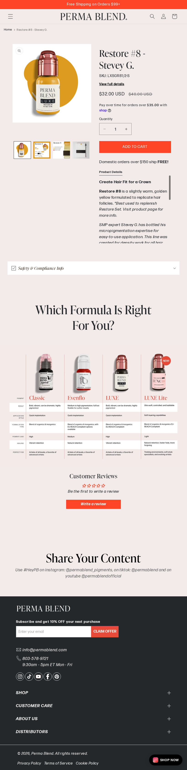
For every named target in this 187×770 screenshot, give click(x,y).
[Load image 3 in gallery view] (61, 150)
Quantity (106, 119)
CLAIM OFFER (105, 631)
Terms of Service (58, 763)
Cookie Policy (87, 763)
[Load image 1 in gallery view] (22, 150)
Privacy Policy (29, 763)
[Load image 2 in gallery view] (41, 150)
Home (8, 30)
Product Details (110, 172)
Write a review (93, 504)
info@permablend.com (45, 650)
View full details (111, 84)
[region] (135, 209)
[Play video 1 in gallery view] (81, 150)
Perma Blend (42, 754)
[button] (10, 16)
